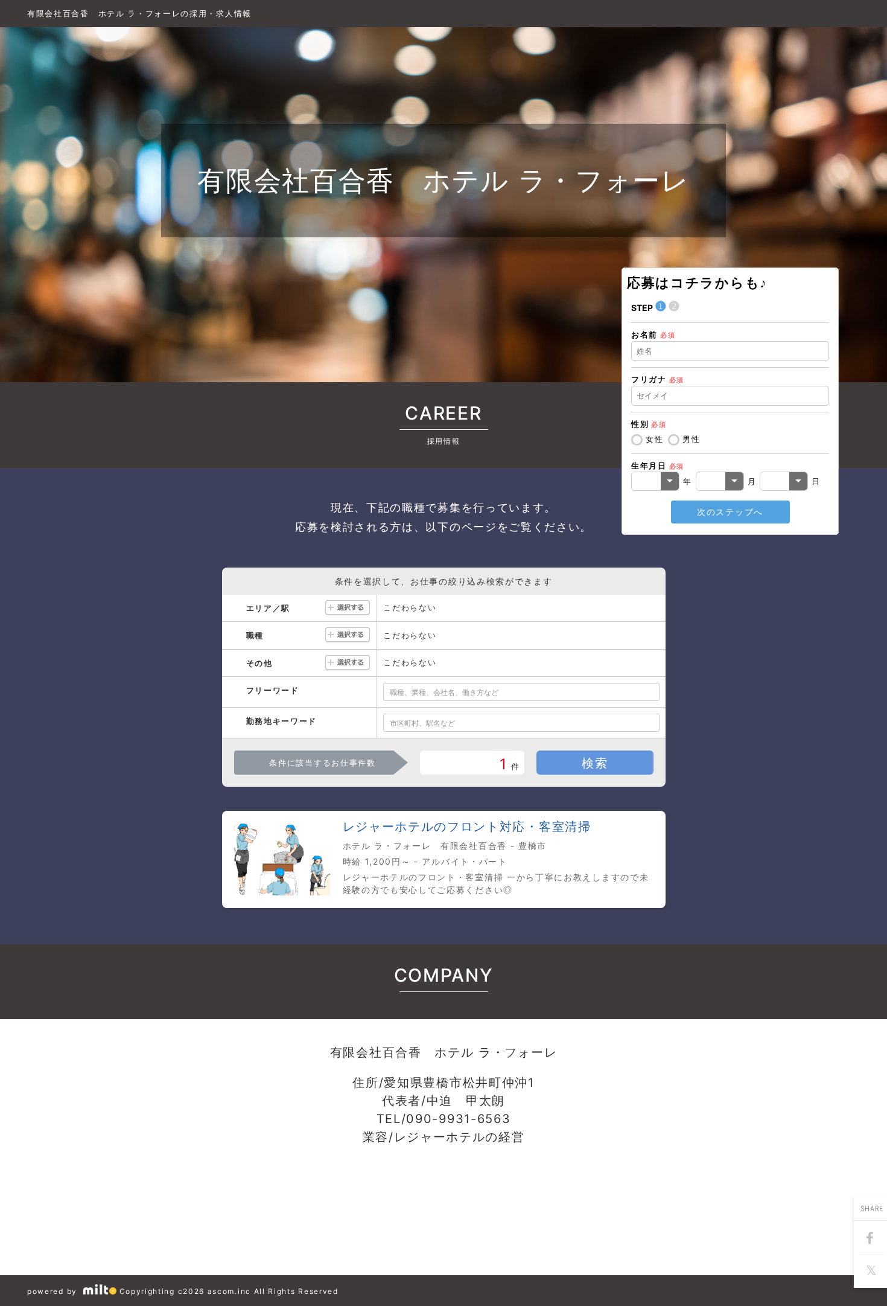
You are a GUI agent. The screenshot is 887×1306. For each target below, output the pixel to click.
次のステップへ (730, 512)
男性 (691, 439)
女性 (654, 439)
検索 (595, 763)
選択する (347, 608)
